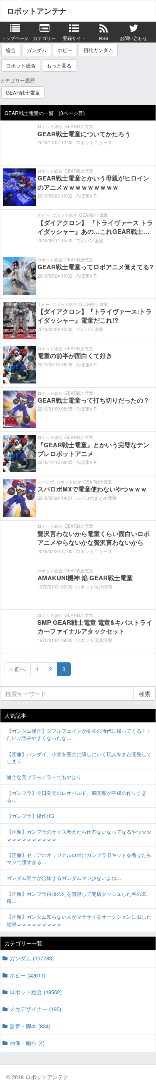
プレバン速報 (89, 240)
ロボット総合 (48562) (36, 992)
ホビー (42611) (27, 975)
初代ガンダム (98, 49)
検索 (145, 693)
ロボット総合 (21, 65)
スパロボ (45, 482)
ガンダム (37, 49)
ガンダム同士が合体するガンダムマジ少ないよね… (64, 877)
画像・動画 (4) (27, 1043)
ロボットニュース (94, 142)
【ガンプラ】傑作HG (30, 815)
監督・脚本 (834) (30, 1026)
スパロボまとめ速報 (96, 497)
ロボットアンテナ (37, 10)
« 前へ (17, 669)
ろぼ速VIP (86, 195)
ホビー (64, 49)
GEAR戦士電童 (23, 92)
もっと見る (59, 65)
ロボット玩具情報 (94, 586)
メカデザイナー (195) (35, 1009)
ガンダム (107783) (32, 958)
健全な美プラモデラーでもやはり (44, 776)
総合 (11, 49)
